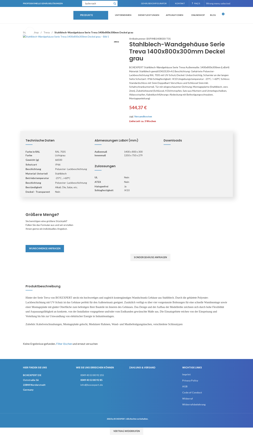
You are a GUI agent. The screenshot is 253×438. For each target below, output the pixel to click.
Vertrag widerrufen (126, 431)
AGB (184, 386)
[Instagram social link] (127, 3)
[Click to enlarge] (30, 31)
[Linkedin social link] (131, 3)
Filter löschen (64, 343)
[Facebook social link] (122, 3)
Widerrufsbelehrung (194, 404)
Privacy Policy (190, 380)
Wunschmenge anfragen (45, 248)
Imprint (186, 374)
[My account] (229, 15)
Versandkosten (143, 116)
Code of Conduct (192, 392)
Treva (46, 32)
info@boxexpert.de (91, 384)
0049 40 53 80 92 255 (92, 375)
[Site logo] (46, 14)
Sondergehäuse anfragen (150, 257)
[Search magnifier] (114, 4)
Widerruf (187, 398)
